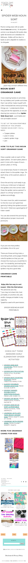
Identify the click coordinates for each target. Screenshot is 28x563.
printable (3, 485)
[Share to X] (23, 482)
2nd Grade (9, 478)
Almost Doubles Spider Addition (11, 385)
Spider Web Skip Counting (11, 366)
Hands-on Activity (6, 483)
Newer (3, 534)
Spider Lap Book (11, 398)
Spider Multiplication (14, 371)
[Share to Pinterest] (25, 482)
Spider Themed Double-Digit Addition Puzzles (11, 392)
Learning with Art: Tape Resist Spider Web (12, 415)
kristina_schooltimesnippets (14, 549)
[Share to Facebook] (21, 482)
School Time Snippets (11, 560)
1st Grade (3, 478)
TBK (25, 560)
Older (25, 534)
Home (14, 534)
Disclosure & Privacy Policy (14, 555)
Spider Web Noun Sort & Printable (11, 406)
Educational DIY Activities (5, 482)
